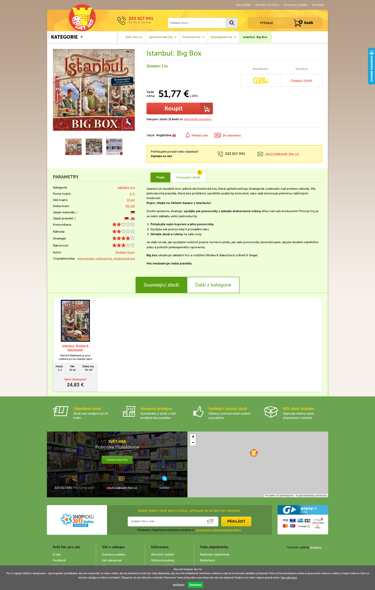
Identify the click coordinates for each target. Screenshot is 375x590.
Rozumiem (195, 584)
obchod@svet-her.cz (282, 154)
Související (188, 176)
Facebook (59, 560)
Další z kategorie (213, 285)
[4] (123, 239)
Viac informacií (289, 577)
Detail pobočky (117, 460)
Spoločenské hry (161, 37)
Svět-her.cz (133, 37)
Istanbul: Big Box (255, 37)
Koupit (173, 108)
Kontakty (318, 5)
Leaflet (271, 495)
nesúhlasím (179, 584)
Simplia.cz (316, 547)
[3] (123, 246)
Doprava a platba (295, 5)
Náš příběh (243, 5)
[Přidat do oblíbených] (94, 302)
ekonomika (86, 258)
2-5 (132, 194)
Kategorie (64, 37)
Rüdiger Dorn (125, 252)
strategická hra (124, 258)
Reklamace (207, 560)
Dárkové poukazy (163, 560)
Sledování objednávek (214, 554)
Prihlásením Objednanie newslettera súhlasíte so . (189, 530)
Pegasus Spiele (301, 80)
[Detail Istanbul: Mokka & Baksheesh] (75, 321)
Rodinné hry (192, 37)
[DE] (133, 212)
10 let (131, 200)
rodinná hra (103, 258)
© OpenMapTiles (285, 495)
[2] (123, 225)
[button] (254, 453)
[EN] (133, 218)
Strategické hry (221, 37)
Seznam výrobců (267, 5)
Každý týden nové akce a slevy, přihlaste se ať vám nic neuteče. (189, 510)
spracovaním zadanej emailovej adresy (218, 530)
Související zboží (161, 285)
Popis (160, 177)
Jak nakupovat (112, 560)
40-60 (130, 206)
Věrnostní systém (162, 554)
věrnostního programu (197, 119)
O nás (57, 554)
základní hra (126, 187)
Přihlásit (266, 23)
